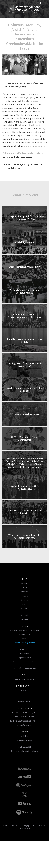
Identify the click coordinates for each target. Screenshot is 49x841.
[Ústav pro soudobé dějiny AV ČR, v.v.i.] (11, 9)
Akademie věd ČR (24, 747)
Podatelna (24, 653)
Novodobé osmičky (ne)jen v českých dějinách (24, 389)
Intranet (24, 619)
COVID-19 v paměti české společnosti (24, 438)
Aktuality (24, 583)
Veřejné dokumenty (24, 657)
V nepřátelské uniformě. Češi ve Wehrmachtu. (24, 487)
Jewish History (25, 736)
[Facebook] (24, 768)
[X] (24, 794)
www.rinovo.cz (24, 828)
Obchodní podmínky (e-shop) (24, 668)
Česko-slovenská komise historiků (24, 751)
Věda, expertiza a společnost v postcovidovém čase (24, 536)
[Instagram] (24, 785)
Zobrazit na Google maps (24, 642)
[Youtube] (24, 803)
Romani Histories (24, 740)
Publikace (25, 591)
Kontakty (24, 608)
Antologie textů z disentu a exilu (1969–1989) (24, 365)
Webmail (24, 615)
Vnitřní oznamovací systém (24, 662)
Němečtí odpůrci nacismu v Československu (24, 291)
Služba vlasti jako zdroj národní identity (24, 512)
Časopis (24, 596)
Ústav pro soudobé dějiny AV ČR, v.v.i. (23, 825)
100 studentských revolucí (24, 414)
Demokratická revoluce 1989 (24, 266)
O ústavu (24, 587)
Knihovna (24, 600)
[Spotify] (24, 812)
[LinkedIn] (24, 776)
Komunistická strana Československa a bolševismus (24, 316)
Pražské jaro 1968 (24, 242)
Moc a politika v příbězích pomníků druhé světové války (24, 218)
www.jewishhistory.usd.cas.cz (17, 157)
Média (24, 604)
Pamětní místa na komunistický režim (24, 340)
